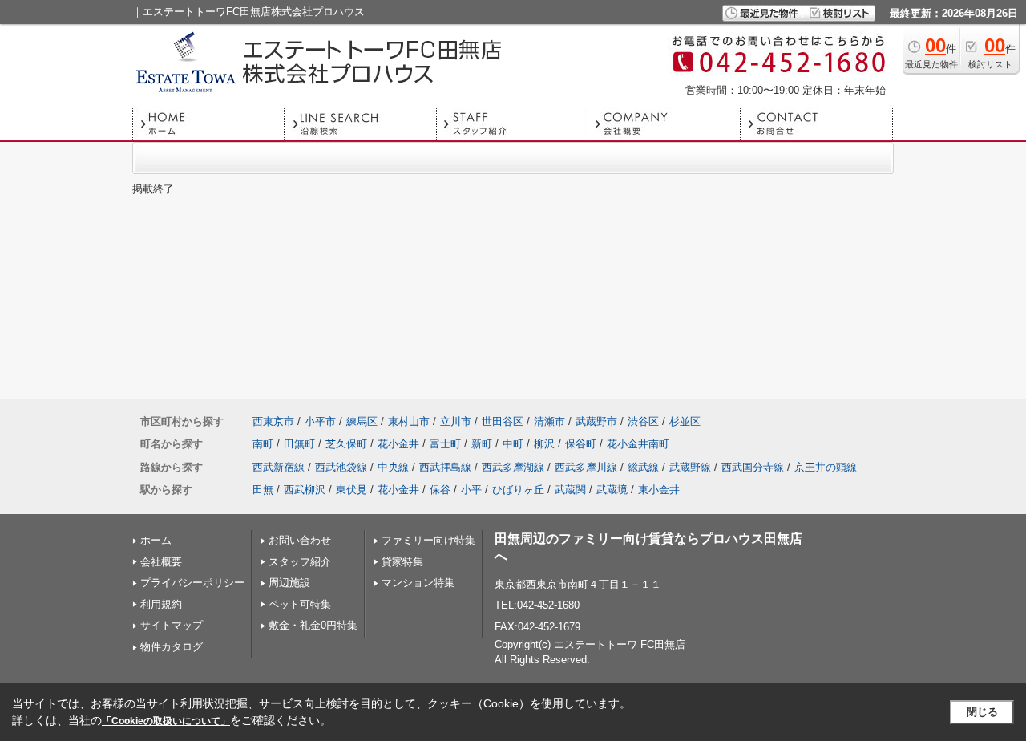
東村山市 (409, 421)
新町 (481, 444)
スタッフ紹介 (300, 562)
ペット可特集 (300, 604)
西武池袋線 (341, 467)
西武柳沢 (304, 490)
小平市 (320, 421)
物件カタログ (171, 647)
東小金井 (659, 490)
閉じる (982, 712)
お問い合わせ (300, 540)
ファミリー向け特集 (428, 540)
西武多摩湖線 (513, 467)
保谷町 (580, 444)
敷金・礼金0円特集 (313, 625)
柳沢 (544, 444)
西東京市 (273, 421)
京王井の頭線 (825, 467)
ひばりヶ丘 (518, 490)
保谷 (440, 490)
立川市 (455, 421)
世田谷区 (502, 421)
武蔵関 (570, 490)
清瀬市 (549, 421)
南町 (262, 444)
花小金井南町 (638, 444)
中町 (513, 444)
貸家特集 (402, 562)
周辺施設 (289, 583)
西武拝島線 (445, 467)
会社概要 (161, 562)
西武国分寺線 (752, 467)
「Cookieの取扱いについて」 (166, 721)
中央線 (393, 467)
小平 (471, 490)
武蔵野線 (690, 467)
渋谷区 (643, 421)
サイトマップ (171, 625)
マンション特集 (418, 583)
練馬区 (362, 421)
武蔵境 (612, 490)
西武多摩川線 (586, 467)
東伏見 (351, 490)
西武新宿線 (278, 467)
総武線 (643, 467)
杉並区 (685, 421)
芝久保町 (346, 444)
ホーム (156, 540)
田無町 (299, 444)
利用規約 (161, 604)
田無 (262, 490)
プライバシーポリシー (192, 583)
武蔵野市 (596, 421)
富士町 (445, 444)
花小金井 (398, 444)
